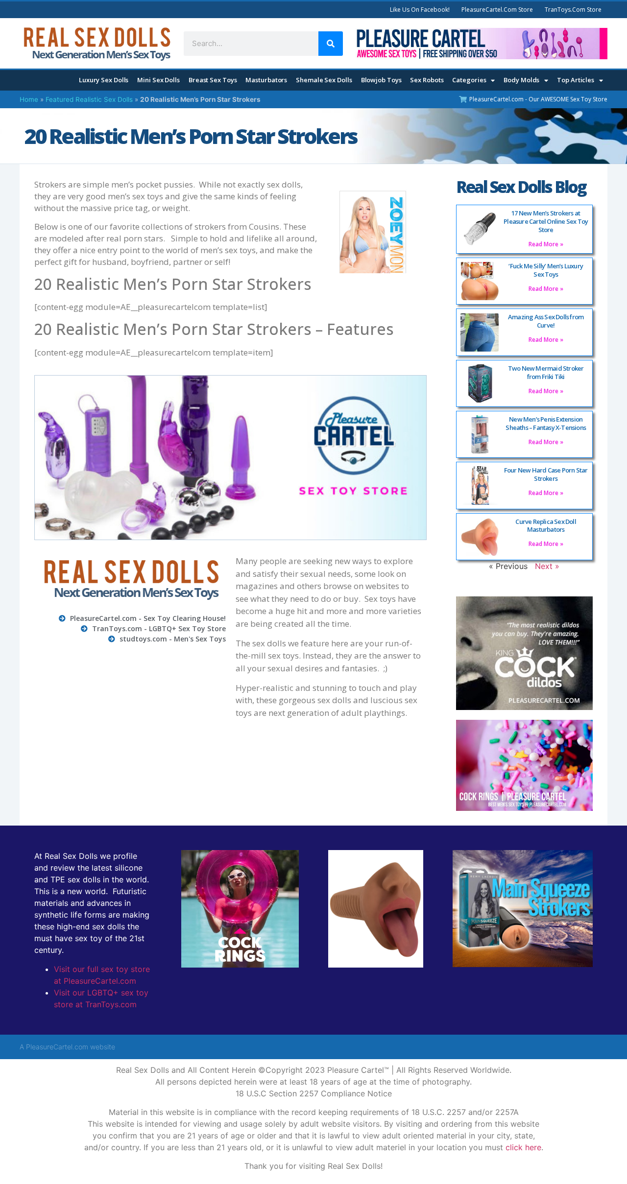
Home (29, 99)
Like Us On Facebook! (420, 9)
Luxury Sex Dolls (103, 79)
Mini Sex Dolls (158, 79)
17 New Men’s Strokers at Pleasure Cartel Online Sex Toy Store (546, 221)
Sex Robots (426, 79)
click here (523, 1147)
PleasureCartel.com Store (497, 9)
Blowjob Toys (381, 79)
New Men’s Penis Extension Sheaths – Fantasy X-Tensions (546, 423)
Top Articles (575, 79)
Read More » (546, 244)
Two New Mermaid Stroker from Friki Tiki (546, 372)
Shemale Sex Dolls (324, 79)
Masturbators (266, 79)
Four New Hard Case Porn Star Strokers (546, 474)
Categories (469, 79)
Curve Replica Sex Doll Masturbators (545, 525)
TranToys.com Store (573, 9)
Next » (547, 566)
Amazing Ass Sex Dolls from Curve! (545, 321)
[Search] (330, 43)
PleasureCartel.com (57, 1046)
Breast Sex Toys (213, 79)
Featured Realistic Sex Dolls (89, 99)
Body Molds (521, 79)
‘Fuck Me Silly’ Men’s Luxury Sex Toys (545, 270)
